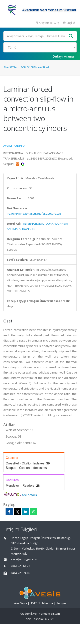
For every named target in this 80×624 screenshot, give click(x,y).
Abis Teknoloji (35, 619)
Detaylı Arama (63, 56)
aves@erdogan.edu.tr (25, 559)
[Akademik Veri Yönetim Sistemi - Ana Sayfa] (12, 10)
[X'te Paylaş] (17, 511)
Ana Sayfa (10, 67)
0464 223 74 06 (20, 573)
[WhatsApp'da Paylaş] (33, 511)
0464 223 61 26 (20, 566)
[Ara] (71, 36)
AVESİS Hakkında (42, 603)
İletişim (61, 603)
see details (29, 495)
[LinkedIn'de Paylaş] (25, 511)
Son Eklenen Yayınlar (35, 67)
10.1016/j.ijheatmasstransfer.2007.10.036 (34, 214)
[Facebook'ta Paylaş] (9, 511)
